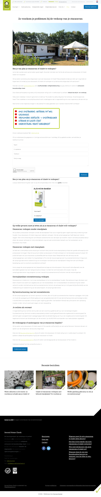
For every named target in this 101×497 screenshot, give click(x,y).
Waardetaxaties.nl (9, 487)
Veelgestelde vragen (37, 7)
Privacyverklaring (50, 485)
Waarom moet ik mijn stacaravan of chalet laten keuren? (81, 437)
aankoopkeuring (29, 86)
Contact (73, 7)
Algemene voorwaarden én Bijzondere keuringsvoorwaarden (78, 485)
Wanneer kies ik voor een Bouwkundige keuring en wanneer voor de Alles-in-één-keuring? (80, 455)
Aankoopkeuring (25, 7)
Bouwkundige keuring (27, 333)
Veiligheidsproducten (51, 7)
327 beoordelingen (63, 1)
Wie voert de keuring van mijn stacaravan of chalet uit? (80, 448)
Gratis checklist (90, 1)
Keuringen (15, 7)
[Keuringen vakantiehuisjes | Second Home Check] (7, 5)
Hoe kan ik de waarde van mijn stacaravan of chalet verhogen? (80, 443)
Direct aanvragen (39, 220)
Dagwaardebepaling (26, 340)
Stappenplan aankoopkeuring (78, 1)
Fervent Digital (57, 494)
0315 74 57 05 (35, 133)
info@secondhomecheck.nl (16, 463)
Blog (68, 7)
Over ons (61, 7)
